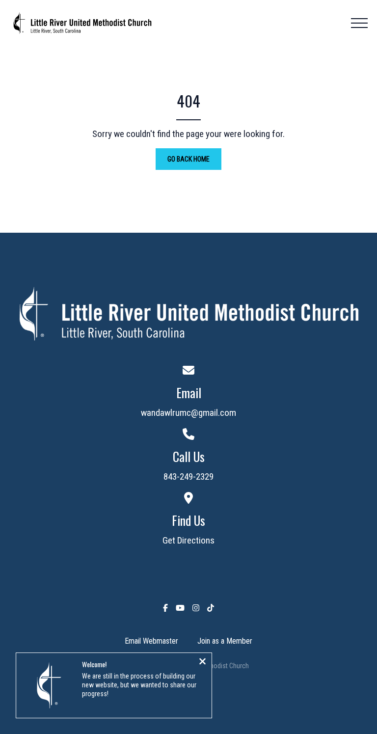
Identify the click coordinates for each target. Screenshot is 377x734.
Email (188, 392)
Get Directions (188, 540)
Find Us (188, 520)
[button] (359, 23)
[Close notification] (202, 662)
